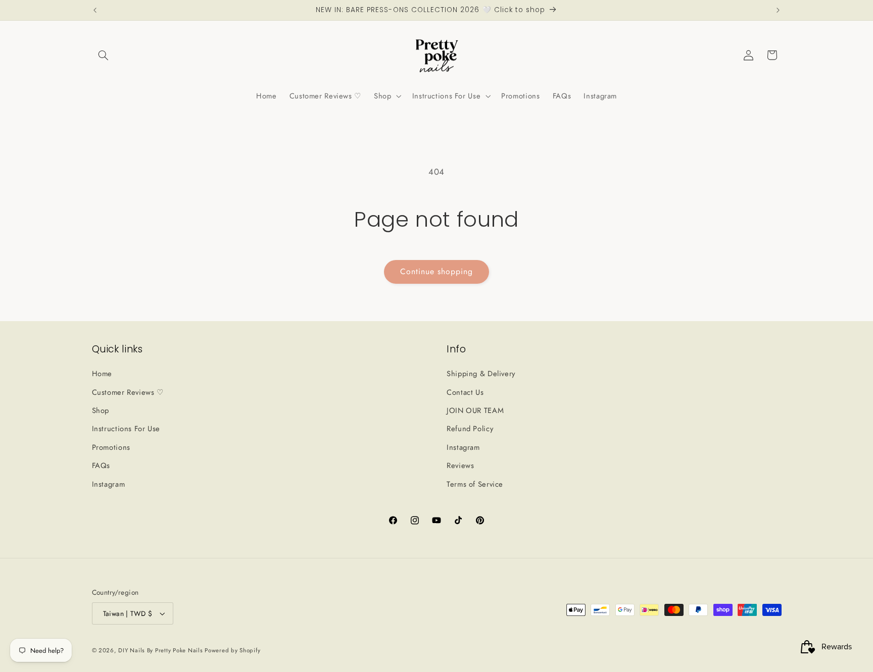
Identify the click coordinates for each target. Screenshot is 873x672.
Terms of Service (475, 484)
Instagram (108, 484)
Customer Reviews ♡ (128, 392)
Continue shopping (436, 271)
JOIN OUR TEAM (475, 410)
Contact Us (465, 392)
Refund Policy (470, 428)
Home (102, 373)
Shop (101, 410)
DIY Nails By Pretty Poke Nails (161, 650)
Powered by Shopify (232, 650)
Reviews (460, 465)
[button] (103, 55)
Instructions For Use (126, 428)
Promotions (111, 447)
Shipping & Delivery (481, 373)
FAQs (101, 465)
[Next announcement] (778, 10)
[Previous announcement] (95, 10)
